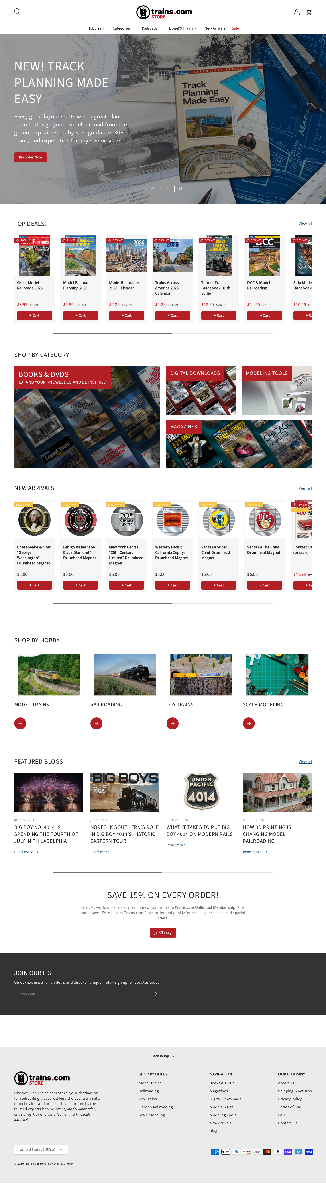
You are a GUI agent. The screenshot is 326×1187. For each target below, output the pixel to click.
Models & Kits (221, 1107)
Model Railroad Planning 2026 (76, 285)
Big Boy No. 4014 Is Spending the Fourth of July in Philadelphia (46, 834)
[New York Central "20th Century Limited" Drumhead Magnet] (126, 520)
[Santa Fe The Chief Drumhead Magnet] (265, 520)
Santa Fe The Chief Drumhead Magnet (263, 550)
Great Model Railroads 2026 (30, 285)
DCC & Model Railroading (258, 285)
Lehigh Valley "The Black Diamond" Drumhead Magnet (79, 552)
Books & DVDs (222, 1083)
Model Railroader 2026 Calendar (124, 285)
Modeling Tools (223, 1115)
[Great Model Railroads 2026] (34, 255)
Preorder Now (30, 157)
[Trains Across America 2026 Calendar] (173, 255)
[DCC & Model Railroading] (265, 255)
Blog (213, 1131)
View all (305, 223)
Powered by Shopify (61, 1163)
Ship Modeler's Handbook (306, 285)
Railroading (149, 1091)
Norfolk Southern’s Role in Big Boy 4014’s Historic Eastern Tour (124, 834)
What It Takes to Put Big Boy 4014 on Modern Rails (200, 831)
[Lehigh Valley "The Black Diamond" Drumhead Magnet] (81, 520)
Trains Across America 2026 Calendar (167, 288)
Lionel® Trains (181, 28)
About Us (286, 1083)
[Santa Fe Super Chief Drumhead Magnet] (219, 520)
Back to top (161, 1056)
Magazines (219, 1091)
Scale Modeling (152, 1115)
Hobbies (94, 28)
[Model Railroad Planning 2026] (81, 255)
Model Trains (150, 1083)
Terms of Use (289, 1107)
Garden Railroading (156, 1107)
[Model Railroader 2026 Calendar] (126, 255)
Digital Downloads (225, 1099)
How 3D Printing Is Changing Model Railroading (267, 834)
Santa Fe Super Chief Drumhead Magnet (215, 552)
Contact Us (287, 1123)
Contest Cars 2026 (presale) (309, 550)
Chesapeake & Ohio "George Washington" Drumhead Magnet (34, 555)
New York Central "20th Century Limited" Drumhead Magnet (126, 555)
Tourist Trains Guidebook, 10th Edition (215, 288)
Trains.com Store (35, 1163)
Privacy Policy (290, 1099)
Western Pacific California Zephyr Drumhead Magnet (171, 552)
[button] (309, 12)
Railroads (150, 28)
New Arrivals (214, 28)
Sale (235, 28)
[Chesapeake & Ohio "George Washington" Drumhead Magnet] (34, 520)
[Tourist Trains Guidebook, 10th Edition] (219, 255)
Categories (122, 28)
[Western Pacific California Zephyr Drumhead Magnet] (173, 520)
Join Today (163, 932)
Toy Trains (148, 1099)
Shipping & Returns (295, 1091)
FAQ (281, 1115)
